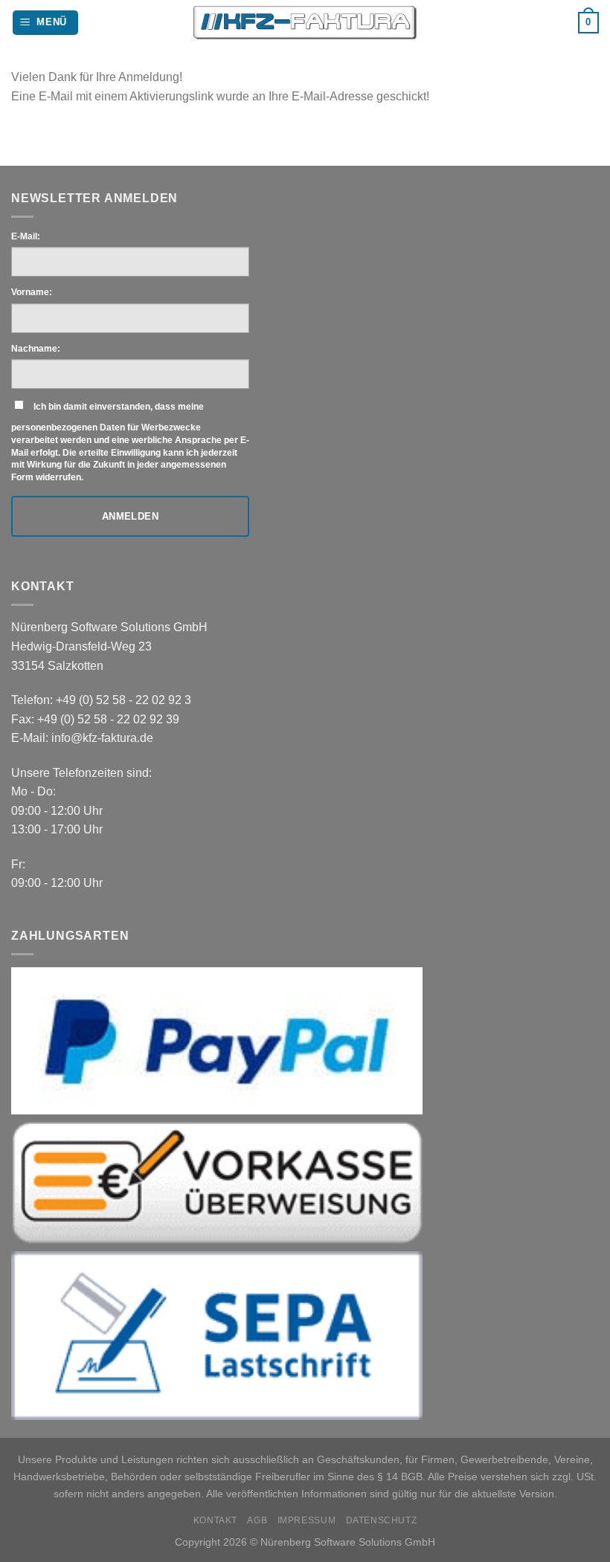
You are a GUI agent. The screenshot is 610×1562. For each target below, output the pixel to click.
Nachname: (35, 348)
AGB (257, 1520)
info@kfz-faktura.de (102, 738)
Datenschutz (381, 1520)
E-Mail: (25, 236)
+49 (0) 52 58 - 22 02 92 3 (123, 700)
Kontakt (215, 1520)
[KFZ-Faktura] (305, 23)
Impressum (306, 1520)
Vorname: (31, 292)
